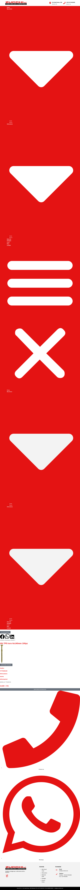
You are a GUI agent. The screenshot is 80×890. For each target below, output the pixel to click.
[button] (40, 317)
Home (8, 7)
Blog (8, 243)
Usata (10, 236)
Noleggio (9, 240)
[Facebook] (6, 875)
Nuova (10, 237)
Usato (10, 120)
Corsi (8, 242)
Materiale (9, 239)
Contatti (9, 245)
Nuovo (10, 122)
